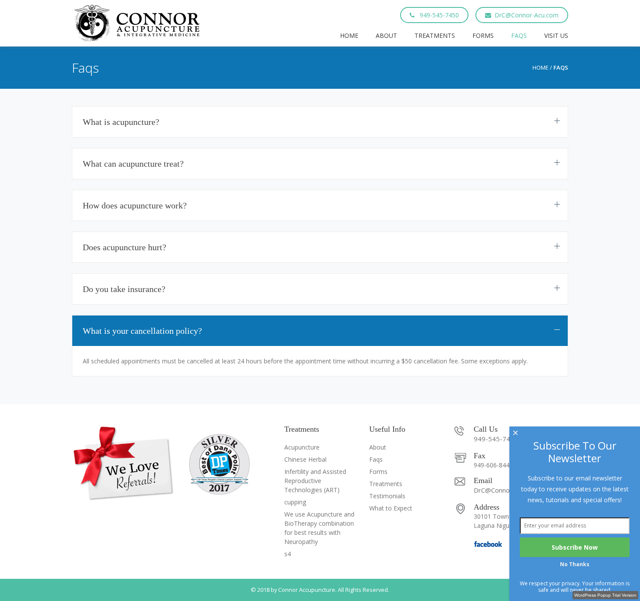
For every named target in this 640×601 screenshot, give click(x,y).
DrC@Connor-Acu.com (527, 15)
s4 (287, 554)
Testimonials (387, 496)
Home (349, 35)
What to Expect (390, 508)
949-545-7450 (438, 15)
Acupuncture (302, 447)
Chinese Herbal (305, 459)
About (386, 35)
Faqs (519, 35)
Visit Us (556, 35)
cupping (295, 502)
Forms (483, 35)
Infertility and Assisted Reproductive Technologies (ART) (315, 480)
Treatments (434, 35)
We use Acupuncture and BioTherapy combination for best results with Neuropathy (319, 528)
